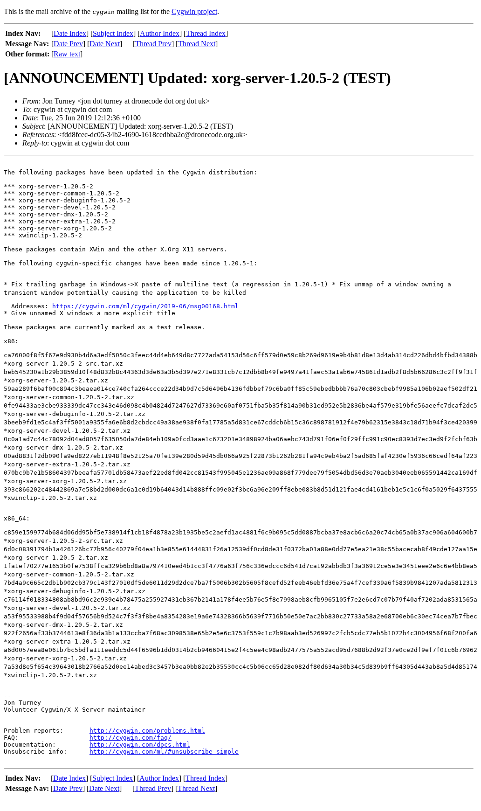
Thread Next (196, 44)
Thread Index (206, 33)
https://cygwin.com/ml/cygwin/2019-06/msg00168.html (145, 306)
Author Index (159, 33)
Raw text (67, 54)
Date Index (70, 33)
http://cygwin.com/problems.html (147, 730)
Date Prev (68, 44)
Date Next (104, 44)
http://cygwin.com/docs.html (139, 744)
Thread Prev (153, 44)
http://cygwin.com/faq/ (130, 737)
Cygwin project (194, 11)
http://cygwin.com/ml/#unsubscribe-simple (164, 751)
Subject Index (113, 33)
